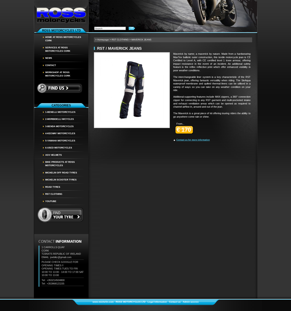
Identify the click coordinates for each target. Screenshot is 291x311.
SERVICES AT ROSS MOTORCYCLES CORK (57, 49)
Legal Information (157, 302)
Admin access (191, 302)
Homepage (103, 39)
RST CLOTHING (53, 194)
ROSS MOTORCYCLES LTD (131, 302)
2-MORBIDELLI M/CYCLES (59, 119)
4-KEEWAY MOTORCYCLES (60, 133)
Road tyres (52, 187)
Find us (59, 88)
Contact (50, 65)
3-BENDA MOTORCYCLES (59, 126)
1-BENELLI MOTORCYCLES (60, 112)
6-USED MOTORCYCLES (58, 147)
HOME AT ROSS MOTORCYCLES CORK (63, 39)
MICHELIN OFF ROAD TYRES (61, 172)
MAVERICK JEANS (141, 39)
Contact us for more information (193, 140)
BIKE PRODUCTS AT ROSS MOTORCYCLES (60, 164)
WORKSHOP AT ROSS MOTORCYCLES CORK (57, 74)
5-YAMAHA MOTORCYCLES (60, 140)
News (48, 58)
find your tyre (60, 215)
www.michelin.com (103, 302)
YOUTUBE (50, 201)
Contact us (175, 302)
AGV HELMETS (53, 155)
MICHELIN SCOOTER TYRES (61, 179)
